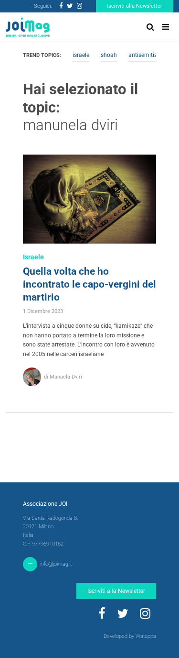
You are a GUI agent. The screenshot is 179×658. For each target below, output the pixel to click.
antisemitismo (147, 55)
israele (81, 55)
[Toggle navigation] (165, 27)
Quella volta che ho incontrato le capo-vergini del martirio (89, 284)
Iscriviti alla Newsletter (134, 6)
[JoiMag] (28, 27)
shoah (109, 55)
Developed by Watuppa (130, 636)
